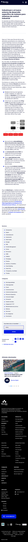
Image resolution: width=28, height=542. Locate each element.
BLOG (2, 480)
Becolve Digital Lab (18, 473)
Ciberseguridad (18, 421)
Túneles (17, 460)
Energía (16, 451)
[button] (9, 386)
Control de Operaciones (20, 427)
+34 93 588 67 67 (10, 516)
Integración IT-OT (19, 434)
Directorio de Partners (18, 471)
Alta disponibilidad (19, 419)
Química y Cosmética (5, 456)
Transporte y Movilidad (20, 458)
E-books (3, 425)
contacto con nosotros (14, 212)
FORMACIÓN (4, 467)
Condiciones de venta (6, 531)
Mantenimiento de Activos (20, 436)
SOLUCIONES (4, 416)
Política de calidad (6, 532)
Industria (3, 419)
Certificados (4, 471)
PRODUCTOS (18, 416)
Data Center (17, 445)
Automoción (4, 445)
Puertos (17, 453)
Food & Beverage (5, 447)
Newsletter (5, 510)
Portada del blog (8, 344)
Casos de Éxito (4, 434)
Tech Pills (3, 432)
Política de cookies (19, 534)
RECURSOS (3, 423)
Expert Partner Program (19, 469)
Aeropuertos (18, 447)
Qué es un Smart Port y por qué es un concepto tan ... (13, 375)
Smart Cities (17, 456)
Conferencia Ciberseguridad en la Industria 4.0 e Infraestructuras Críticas (12, 203)
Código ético (15, 532)
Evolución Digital (8, 372)
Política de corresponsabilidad (18, 531)
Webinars (3, 427)
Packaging (3, 453)
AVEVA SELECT (4, 475)
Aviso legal (13, 536)
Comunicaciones (18, 425)
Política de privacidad (8, 534)
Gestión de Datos (19, 431)
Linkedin (5, 503)
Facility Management (19, 462)
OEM (2, 451)
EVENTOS (3, 478)
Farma (2, 449)
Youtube (5, 508)
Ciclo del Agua (18, 449)
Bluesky (4, 505)
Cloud (16, 423)
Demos (2, 429)
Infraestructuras (4, 421)
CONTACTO (17, 489)
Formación (3, 469)
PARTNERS (16, 467)
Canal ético (21, 532)
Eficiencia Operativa (19, 429)
